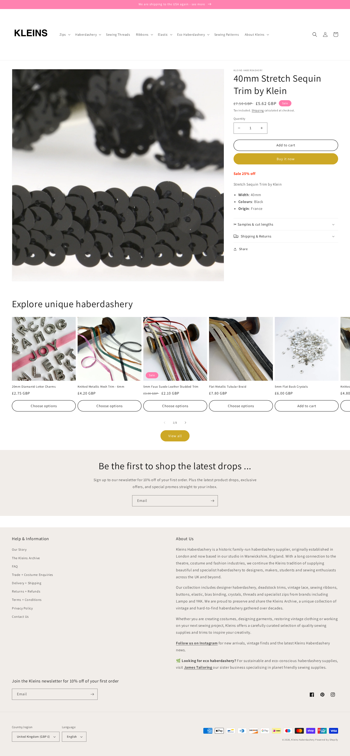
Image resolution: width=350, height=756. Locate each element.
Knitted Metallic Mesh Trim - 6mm (101, 387)
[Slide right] (185, 422)
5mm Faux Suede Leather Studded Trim (171, 387)
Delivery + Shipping (26, 583)
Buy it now (286, 159)
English (72, 737)
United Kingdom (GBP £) (33, 737)
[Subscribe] (212, 500)
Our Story (19, 549)
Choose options (44, 406)
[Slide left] (164, 422)
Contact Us (20, 616)
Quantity (239, 119)
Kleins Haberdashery (303, 739)
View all (175, 436)
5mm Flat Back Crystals (291, 387)
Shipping (258, 110)
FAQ (15, 566)
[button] (64, 35)
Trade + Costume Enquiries (32, 575)
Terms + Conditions (27, 600)
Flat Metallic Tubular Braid (227, 387)
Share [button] (243, 249)
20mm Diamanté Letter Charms (33, 387)
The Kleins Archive (26, 558)
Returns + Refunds (26, 591)
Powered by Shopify (326, 739)
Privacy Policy (22, 608)
